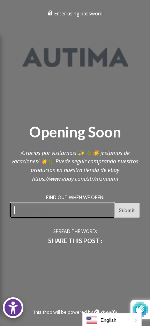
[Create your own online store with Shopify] (105, 312)
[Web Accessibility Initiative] (13, 308)
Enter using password (78, 13)
